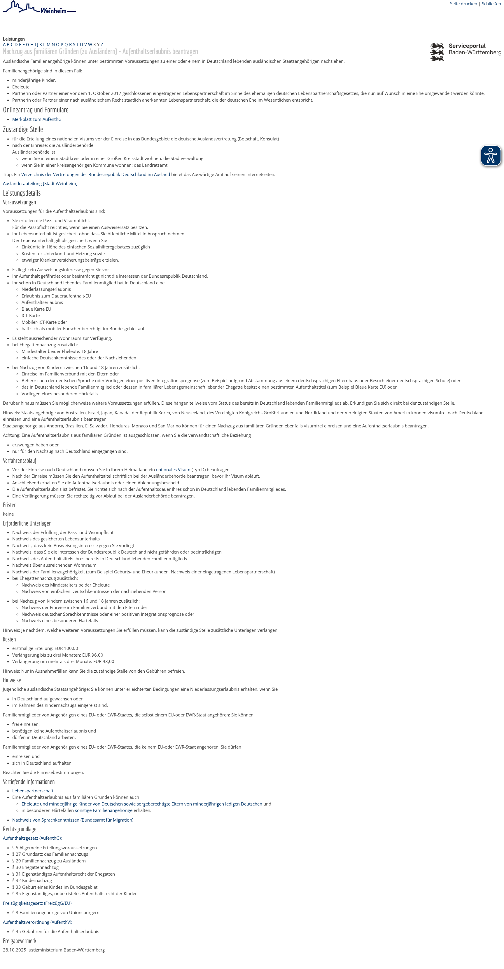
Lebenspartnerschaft (32, 791)
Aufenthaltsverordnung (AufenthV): (37, 922)
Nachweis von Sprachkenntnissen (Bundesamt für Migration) (72, 820)
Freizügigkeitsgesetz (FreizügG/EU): (38, 903)
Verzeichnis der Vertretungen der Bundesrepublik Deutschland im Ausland (95, 174)
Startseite (12, 24)
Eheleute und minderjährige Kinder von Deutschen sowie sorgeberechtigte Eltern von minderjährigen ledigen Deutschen (142, 804)
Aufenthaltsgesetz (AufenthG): (32, 838)
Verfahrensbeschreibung (190, 24)
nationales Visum (174, 469)
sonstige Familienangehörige (103, 810)
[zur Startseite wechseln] (39, 12)
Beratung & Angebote (78, 24)
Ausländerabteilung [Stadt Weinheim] (40, 183)
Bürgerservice (39, 24)
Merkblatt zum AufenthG (37, 119)
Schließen (491, 3)
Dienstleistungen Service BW (133, 24)
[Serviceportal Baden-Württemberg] (465, 59)
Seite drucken (463, 3)
